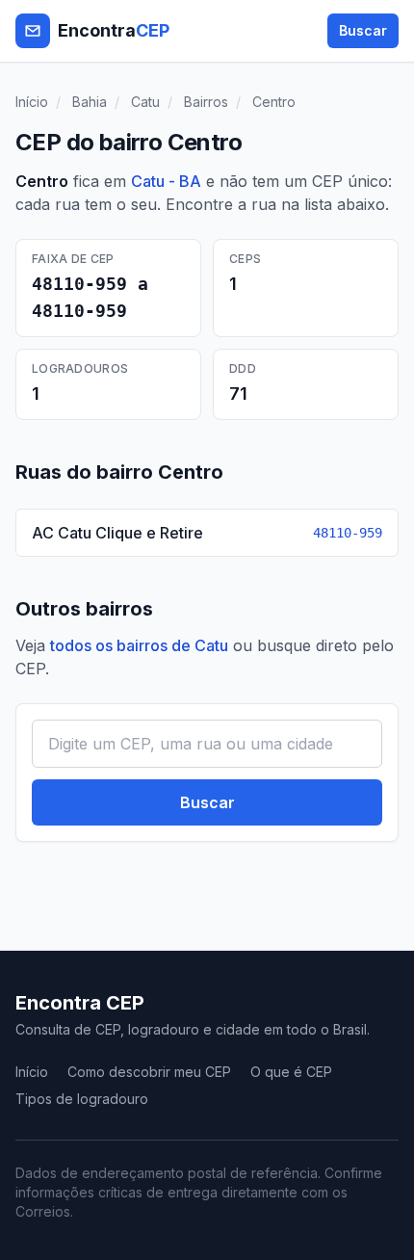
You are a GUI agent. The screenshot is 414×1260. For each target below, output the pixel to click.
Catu (145, 101)
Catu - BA (166, 181)
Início (31, 101)
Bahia (89, 101)
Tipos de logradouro (81, 1098)
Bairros (206, 101)
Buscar (363, 30)
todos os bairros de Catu (139, 645)
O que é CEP (291, 1071)
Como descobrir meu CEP (149, 1071)
